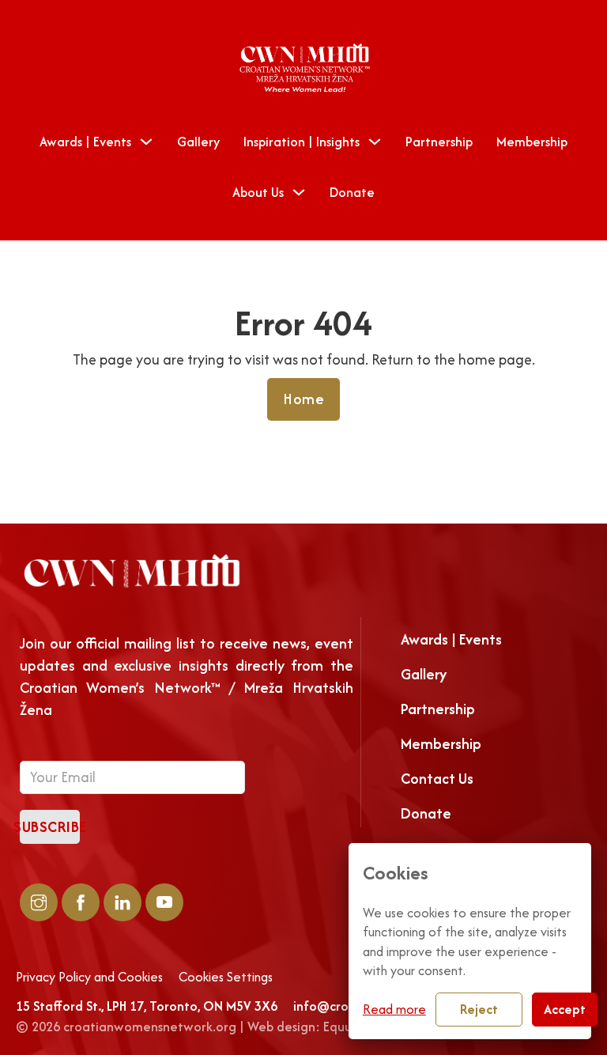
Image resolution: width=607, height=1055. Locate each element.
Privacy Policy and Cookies (89, 977)
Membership (531, 141)
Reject (479, 1009)
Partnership (439, 141)
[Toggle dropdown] (146, 141)
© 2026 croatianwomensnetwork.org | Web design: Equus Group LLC (217, 1026)
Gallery (198, 141)
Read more (394, 1009)
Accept (565, 1009)
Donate (352, 192)
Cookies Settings (226, 977)
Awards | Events (85, 141)
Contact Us (437, 778)
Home (303, 399)
